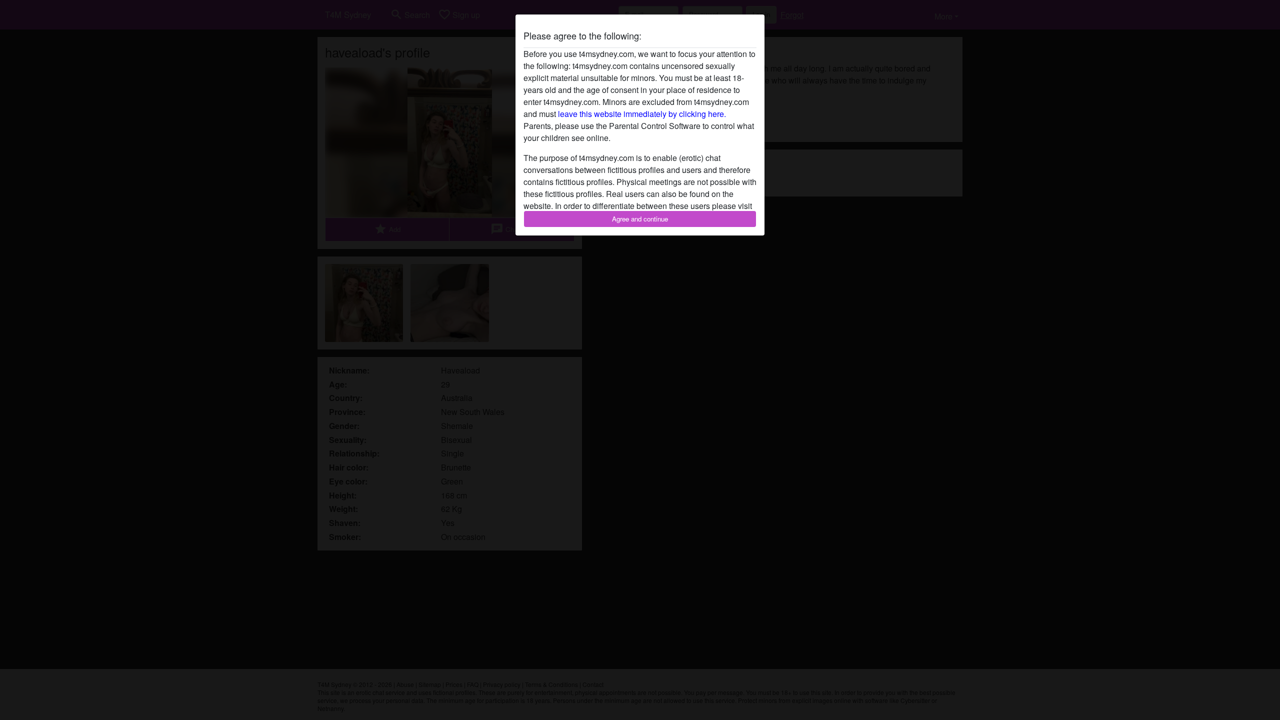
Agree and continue (640, 219)
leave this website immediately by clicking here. (642, 114)
